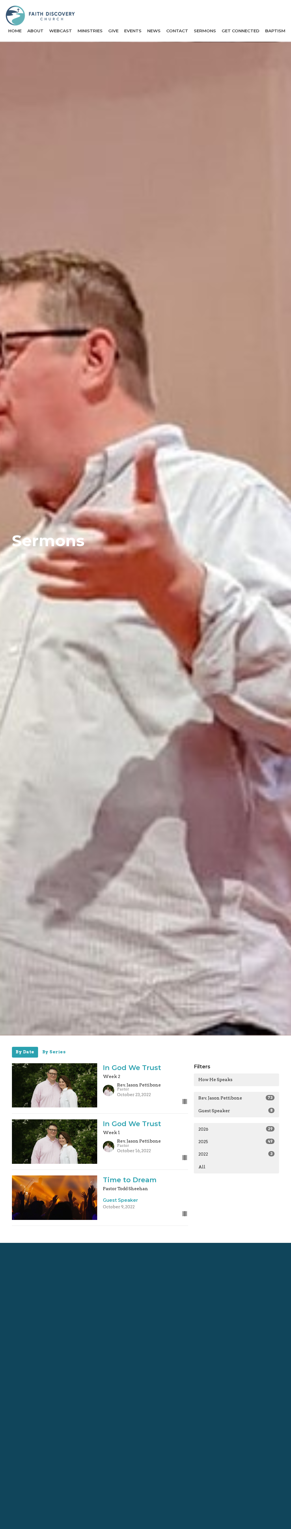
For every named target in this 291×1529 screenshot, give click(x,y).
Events (133, 30)
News (154, 30)
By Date (25, 1051)
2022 (235, 1154)
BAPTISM (275, 30)
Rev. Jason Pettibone (235, 1098)
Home (15, 30)
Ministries (90, 30)
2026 (235, 1129)
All (201, 1166)
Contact (177, 30)
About (35, 30)
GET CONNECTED (240, 30)
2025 (235, 1141)
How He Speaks (215, 1079)
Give (113, 30)
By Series (54, 1051)
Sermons (205, 30)
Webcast (60, 30)
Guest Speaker (235, 1110)
